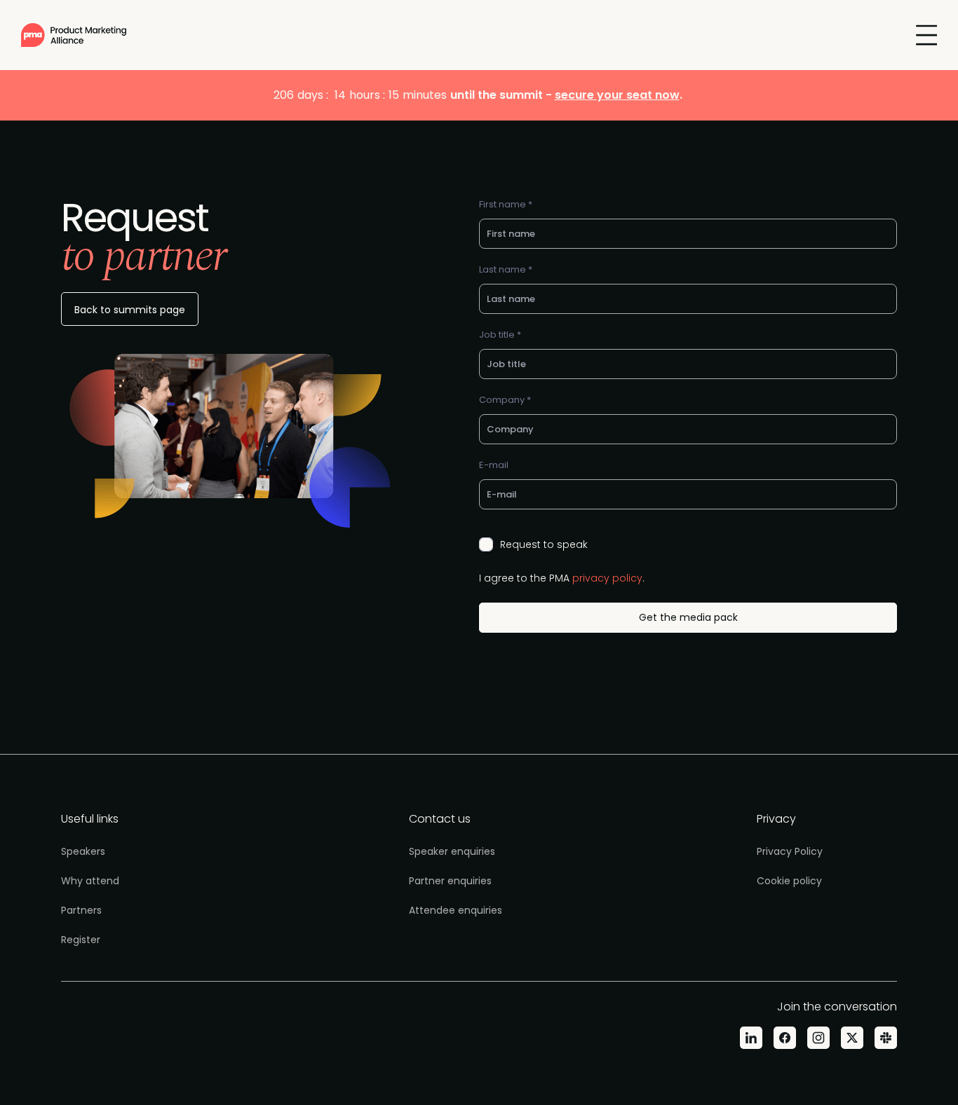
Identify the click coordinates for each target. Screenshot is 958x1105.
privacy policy (607, 578)
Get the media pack (688, 617)
